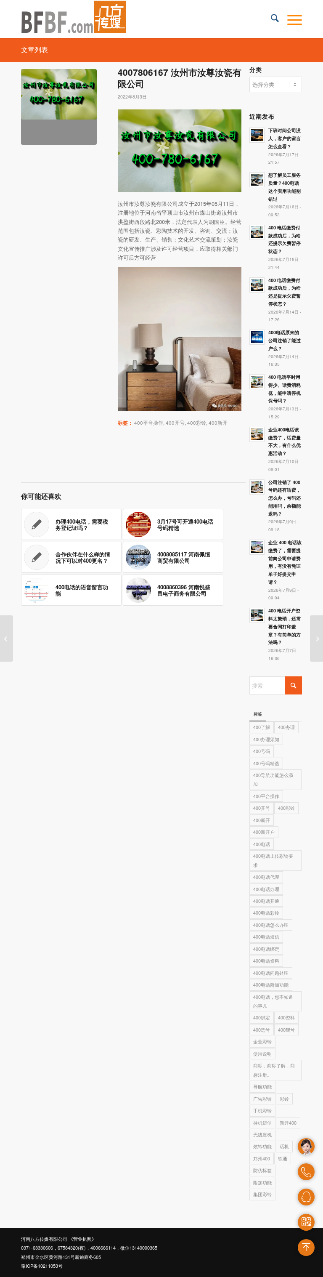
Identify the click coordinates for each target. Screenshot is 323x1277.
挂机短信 (262, 1122)
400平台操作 (148, 422)
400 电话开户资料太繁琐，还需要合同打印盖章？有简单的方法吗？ (284, 626)
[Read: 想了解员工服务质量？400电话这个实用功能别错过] (257, 179)
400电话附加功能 (271, 984)
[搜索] (270, 19)
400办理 (286, 727)
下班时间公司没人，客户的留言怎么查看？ (284, 138)
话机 (284, 1146)
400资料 (286, 1017)
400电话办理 (266, 889)
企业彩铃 (262, 1041)
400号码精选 (266, 763)
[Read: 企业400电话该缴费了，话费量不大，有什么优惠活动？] (257, 434)
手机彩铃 (262, 1110)
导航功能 (262, 1086)
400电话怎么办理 (271, 924)
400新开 (218, 422)
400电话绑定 (266, 948)
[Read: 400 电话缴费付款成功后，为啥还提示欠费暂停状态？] (257, 232)
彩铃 (284, 1098)
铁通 (282, 1158)
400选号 (261, 1029)
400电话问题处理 (271, 972)
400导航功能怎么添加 (273, 779)
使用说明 (262, 1053)
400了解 (261, 727)
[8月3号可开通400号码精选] (6, 638)
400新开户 (264, 831)
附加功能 (262, 1182)
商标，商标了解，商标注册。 (274, 1069)
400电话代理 (266, 876)
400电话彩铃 (266, 912)
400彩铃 (196, 422)
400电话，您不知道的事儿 (273, 1001)
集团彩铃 (262, 1194)
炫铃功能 (262, 1146)
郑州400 (261, 1158)
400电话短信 (266, 936)
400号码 (261, 751)
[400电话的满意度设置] (316, 638)
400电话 (261, 844)
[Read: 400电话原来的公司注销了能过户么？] (257, 337)
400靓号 (286, 1029)
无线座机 (262, 1134)
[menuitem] (270, 19)
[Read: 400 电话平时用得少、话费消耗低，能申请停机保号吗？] (257, 381)
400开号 (175, 422)
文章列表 (34, 49)
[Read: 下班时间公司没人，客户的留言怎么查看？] (257, 135)
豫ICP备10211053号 (42, 1265)
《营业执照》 (82, 1238)
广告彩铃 (262, 1098)
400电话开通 (266, 900)
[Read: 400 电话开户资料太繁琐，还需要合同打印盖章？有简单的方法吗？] (257, 615)
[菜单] (290, 19)
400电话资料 (266, 960)
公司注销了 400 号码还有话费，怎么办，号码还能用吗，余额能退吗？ (284, 498)
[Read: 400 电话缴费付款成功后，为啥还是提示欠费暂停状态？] (257, 285)
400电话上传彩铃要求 (273, 860)
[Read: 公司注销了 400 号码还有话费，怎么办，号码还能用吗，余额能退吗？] (257, 487)
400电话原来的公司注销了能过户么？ (284, 340)
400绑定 (261, 1017)
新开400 (288, 1122)
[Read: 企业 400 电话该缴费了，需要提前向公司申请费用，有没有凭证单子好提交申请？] (257, 547)
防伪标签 (262, 1170)
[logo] (74, 19)
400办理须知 (266, 739)
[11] (59, 107)
